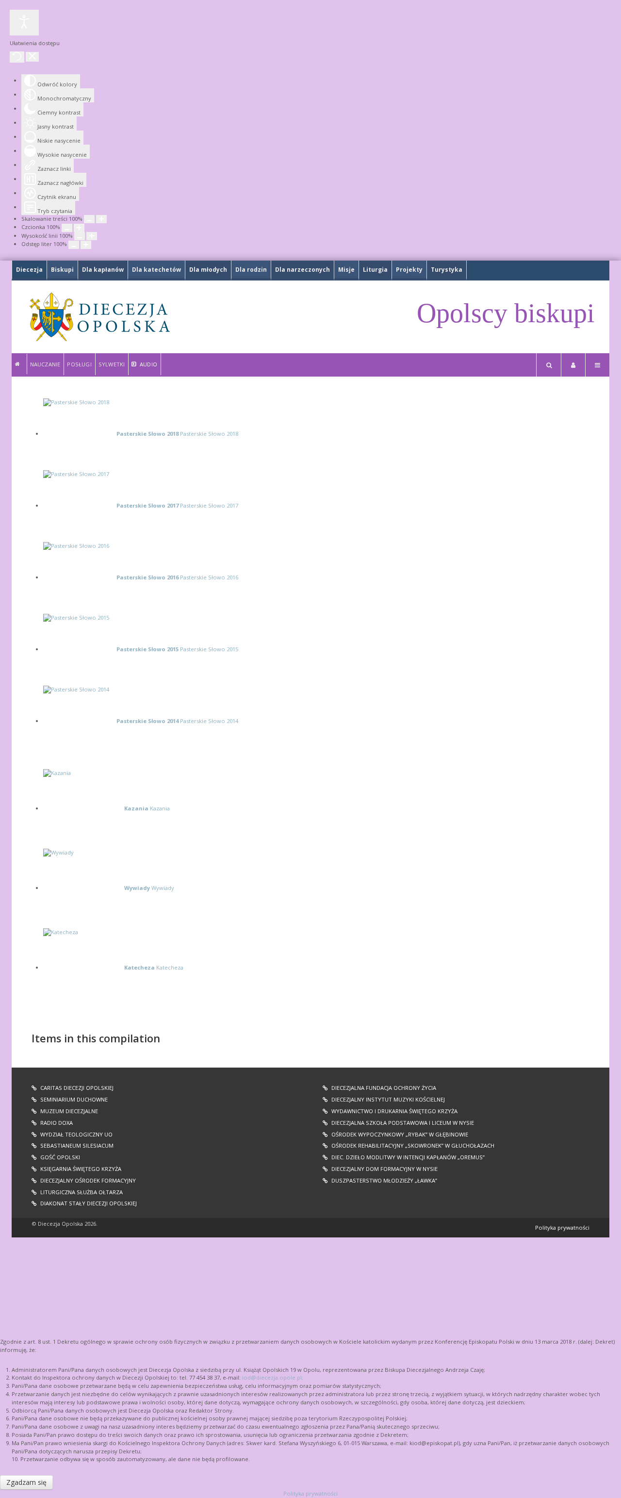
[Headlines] (99, 317)
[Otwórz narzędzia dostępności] (24, 22)
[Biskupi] (19, 364)
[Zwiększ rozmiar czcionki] (79, 228)
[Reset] (17, 57)
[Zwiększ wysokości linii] (91, 236)
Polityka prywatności (562, 1227)
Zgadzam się (26, 1482)
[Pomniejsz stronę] (89, 219)
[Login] (573, 365)
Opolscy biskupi (506, 313)
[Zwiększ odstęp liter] (86, 245)
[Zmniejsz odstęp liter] (73, 245)
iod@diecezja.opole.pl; (272, 1377)
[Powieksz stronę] (101, 219)
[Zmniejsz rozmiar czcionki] (67, 228)
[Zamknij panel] (32, 57)
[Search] (548, 365)
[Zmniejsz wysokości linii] (79, 236)
